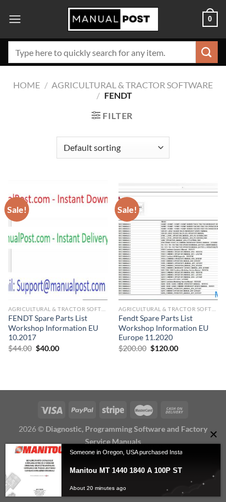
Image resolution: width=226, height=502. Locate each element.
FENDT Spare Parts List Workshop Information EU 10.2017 (53, 328)
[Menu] (14, 18)
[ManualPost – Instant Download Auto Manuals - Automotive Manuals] (113, 19)
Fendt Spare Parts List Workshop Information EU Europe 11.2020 (163, 328)
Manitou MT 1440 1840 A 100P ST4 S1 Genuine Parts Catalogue (143, 470)
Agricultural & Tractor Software (132, 85)
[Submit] (207, 52)
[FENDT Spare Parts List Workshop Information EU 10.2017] (58, 240)
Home (26, 85)
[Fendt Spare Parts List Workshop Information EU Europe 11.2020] (168, 240)
